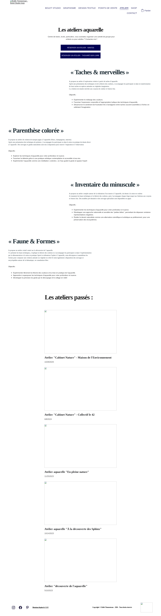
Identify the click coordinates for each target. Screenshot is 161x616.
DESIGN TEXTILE (87, 8)
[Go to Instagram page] (13, 607)
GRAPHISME (69, 8)
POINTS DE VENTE (107, 8)
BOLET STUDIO (53, 8)
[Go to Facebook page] (20, 607)
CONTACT (132, 13)
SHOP (134, 8)
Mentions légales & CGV (40, 607)
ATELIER (124, 8)
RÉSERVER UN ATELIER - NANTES (80, 48)
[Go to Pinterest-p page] (27, 607)
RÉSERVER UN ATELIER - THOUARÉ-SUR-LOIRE (80, 55)
